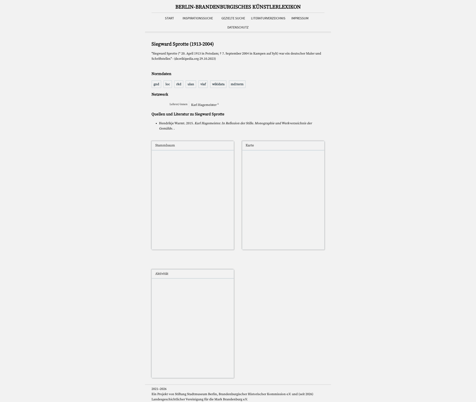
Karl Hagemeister (204, 105)
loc (167, 84)
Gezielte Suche (233, 18)
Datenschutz (238, 27)
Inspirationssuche (198, 18)
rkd (178, 84)
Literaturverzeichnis (268, 18)
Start (169, 18)
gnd (156, 84)
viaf (203, 84)
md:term (237, 84)
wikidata (218, 84)
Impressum (299, 18)
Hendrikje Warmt (171, 123)
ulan (191, 84)
